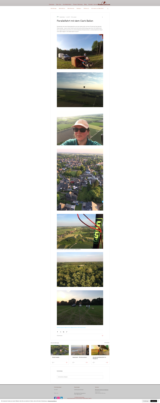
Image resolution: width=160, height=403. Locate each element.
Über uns (56, 393)
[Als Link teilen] (66, 331)
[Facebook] (55, 398)
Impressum (97, 392)
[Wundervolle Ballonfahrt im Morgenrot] (100, 350)
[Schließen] (158, 401)
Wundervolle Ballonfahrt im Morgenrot (99, 358)
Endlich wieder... (56, 357)
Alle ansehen (106, 342)
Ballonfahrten (62, 8)
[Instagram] (58, 398)
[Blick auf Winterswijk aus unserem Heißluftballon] (80, 350)
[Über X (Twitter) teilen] (60, 331)
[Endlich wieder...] (60, 350)
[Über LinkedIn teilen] (63, 331)
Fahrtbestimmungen (78, 389)
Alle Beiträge (53, 8)
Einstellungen (146, 401)
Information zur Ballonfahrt (97, 8)
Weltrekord (86, 8)
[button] (107, 8)
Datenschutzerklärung (100, 393)
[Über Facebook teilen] (57, 331)
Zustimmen (154, 401)
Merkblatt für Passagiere (80, 393)
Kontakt (56, 389)
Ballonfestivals (71, 8)
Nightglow (79, 8)
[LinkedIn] (61, 398)
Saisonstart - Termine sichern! (79, 357)
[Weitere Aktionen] (102, 17)
